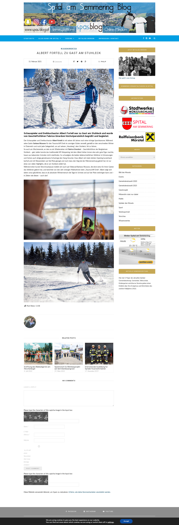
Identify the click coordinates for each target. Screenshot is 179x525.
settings (111, 522)
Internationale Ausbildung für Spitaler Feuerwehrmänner (96, 368)
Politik (121, 199)
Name (26, 427)
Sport (121, 208)
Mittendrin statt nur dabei (128, 194)
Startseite (29, 38)
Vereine (68, 38)
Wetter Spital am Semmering (137, 236)
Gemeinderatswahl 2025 (128, 186)
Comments (57, 62)
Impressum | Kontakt (109, 38)
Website (26, 440)
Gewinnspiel (123, 190)
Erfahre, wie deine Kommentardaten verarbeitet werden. (90, 492)
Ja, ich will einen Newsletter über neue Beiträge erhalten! (27, 458)
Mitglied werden (86, 38)
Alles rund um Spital (48, 38)
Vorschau (122, 216)
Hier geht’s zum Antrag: (127, 78)
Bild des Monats (125, 172)
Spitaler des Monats (126, 203)
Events (121, 177)
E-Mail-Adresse (27, 433)
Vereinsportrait (124, 212)
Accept (126, 521)
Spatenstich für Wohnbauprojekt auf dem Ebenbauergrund (67, 368)
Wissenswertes (69, 48)
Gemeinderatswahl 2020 (128, 181)
